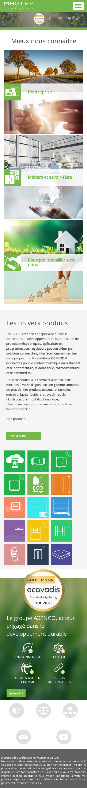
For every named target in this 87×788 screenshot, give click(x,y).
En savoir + (16, 693)
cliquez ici (36, 783)
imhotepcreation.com (46, 757)
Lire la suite (17, 436)
